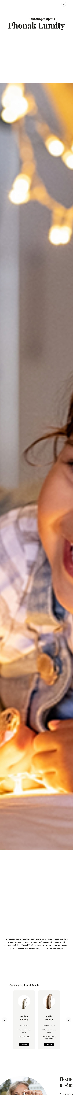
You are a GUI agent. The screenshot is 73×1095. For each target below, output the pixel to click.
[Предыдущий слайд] (4, 1019)
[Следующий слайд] (68, 1019)
